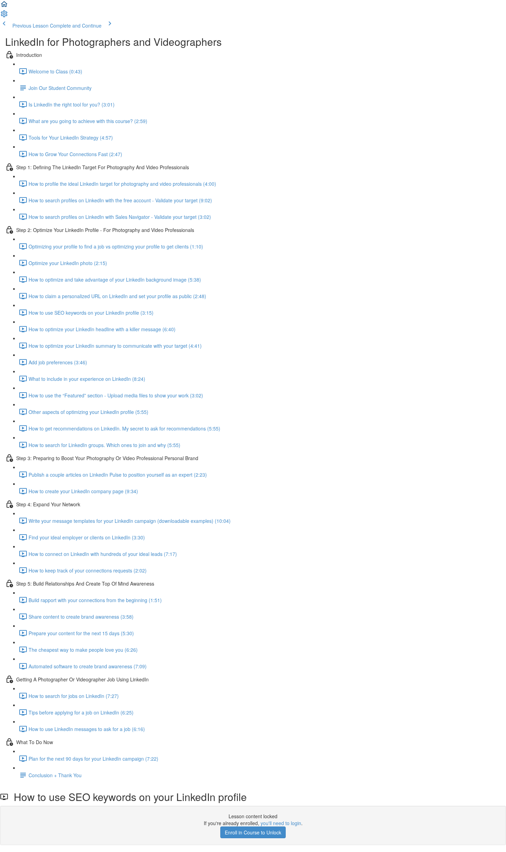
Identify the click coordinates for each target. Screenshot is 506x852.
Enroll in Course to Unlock (253, 832)
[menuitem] (4, 15)
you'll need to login (281, 823)
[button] (4, 6)
